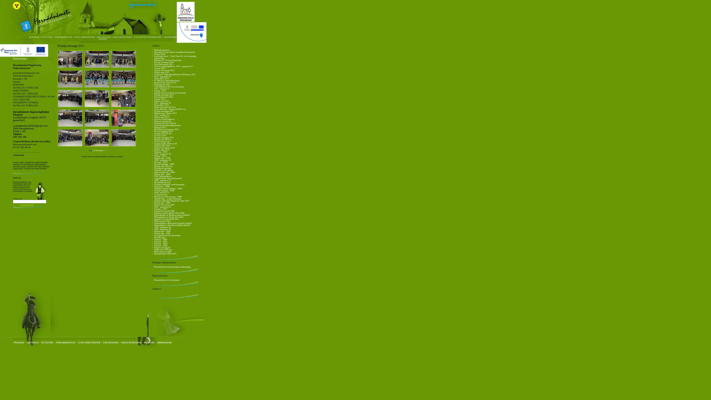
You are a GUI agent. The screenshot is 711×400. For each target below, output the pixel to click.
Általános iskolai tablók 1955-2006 (169, 213)
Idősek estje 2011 (161, 117)
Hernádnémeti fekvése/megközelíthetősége (172, 267)
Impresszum (164, 342)
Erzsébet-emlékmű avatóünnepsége (169, 185)
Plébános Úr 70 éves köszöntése (167, 60)
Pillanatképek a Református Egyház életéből (173, 223)
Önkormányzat (65, 342)
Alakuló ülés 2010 (162, 146)
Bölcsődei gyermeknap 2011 (166, 130)
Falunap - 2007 (160, 209)
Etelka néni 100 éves (163, 250)
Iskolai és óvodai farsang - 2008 (168, 197)
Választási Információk (148, 37)
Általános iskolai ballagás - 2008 (168, 189)
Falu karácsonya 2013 (163, 64)
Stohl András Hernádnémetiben (167, 125)
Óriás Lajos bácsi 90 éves (165, 107)
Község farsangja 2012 (164, 111)
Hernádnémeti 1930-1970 (165, 254)
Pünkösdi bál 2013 (162, 85)
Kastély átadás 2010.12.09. (165, 144)
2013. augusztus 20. (162, 77)
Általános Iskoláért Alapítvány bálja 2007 (172, 201)
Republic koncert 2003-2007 (166, 219)
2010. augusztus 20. (162, 154)
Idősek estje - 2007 (162, 203)
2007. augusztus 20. (162, 207)
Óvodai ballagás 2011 (163, 132)
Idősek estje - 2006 (162, 231)
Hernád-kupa (160, 237)
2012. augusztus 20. (162, 103)
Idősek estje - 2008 (162, 174)
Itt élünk (47, 342)
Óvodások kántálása (162, 168)
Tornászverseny (161, 195)
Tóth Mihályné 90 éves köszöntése (169, 87)
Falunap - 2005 (160, 242)
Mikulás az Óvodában (163, 170)
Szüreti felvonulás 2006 (164, 211)
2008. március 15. (162, 193)
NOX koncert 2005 (162, 221)
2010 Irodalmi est (161, 142)
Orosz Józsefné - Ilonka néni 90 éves (170, 109)
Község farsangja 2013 (164, 95)
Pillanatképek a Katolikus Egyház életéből (172, 225)
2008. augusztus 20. (162, 180)
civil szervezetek (85, 37)
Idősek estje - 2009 (162, 158)
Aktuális (33, 342)
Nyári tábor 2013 (161, 79)
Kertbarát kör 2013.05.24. (165, 83)
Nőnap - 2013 (160, 91)
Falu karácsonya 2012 (163, 97)
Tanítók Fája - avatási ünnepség (167, 199)
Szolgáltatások (131, 342)
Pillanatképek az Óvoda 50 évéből (168, 217)
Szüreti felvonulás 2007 (164, 205)
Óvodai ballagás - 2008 (164, 191)
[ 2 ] (94, 150)
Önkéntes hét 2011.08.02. (165, 123)
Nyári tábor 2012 (161, 105)
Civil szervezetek (89, 342)
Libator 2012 (160, 99)
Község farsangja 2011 (164, 138)
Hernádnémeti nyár (162, 182)
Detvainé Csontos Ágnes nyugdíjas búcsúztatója (174, 52)
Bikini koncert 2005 (162, 252)
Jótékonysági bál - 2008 (164, 172)
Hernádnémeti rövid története (166, 280)
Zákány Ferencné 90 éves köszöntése (170, 93)
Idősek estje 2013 (161, 72)
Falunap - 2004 (160, 244)
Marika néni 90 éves (163, 140)
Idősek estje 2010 (161, 150)
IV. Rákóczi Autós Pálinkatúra (167, 81)
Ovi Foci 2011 (160, 136)
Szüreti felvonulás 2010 (164, 148)
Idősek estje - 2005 (162, 233)
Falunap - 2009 (160, 162)
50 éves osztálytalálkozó (164, 119)
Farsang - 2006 (160, 240)
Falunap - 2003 (160, 246)
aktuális (34, 37)
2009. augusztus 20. (162, 160)
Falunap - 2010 (160, 152)
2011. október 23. (162, 115)
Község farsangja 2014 (164, 62)
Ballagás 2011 (160, 127)
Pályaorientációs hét (162, 121)
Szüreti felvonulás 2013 (164, 70)
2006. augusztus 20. (162, 227)
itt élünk (47, 37)
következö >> (101, 150)
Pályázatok (104, 37)
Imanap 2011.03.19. (163, 134)
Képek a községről (162, 248)
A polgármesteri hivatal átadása (167, 235)
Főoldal (19, 342)
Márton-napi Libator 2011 (165, 113)
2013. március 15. (162, 89)
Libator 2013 (160, 68)
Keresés (149, 342)
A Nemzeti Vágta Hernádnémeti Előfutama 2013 (175, 75)
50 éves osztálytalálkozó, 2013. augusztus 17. (173, 66)
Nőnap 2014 (159, 54)
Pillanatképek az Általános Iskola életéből (172, 215)
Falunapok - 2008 (162, 187)
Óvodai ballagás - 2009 (164, 164)
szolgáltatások (122, 37)
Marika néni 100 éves (163, 166)
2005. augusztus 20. (162, 229)
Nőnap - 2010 (160, 156)
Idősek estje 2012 (161, 101)
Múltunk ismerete (161, 50)
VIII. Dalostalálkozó (163, 176)
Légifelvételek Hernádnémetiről (167, 178)
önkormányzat (63, 37)
